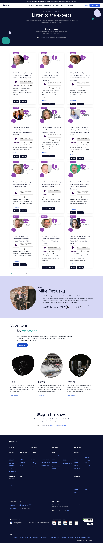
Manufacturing (45, 459)
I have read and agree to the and (66, 511)
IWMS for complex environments (12, 469)
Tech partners (67, 456)
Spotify (24, 101)
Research (87, 486)
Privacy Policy (24, 537)
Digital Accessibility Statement (83, 537)
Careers (76, 462)
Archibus (11, 482)
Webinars (87, 480)
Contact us (12, 505)
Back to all (22, 345)
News (75, 459)
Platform (11, 456)
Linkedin (71, 307)
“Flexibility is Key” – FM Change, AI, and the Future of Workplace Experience (51, 129)
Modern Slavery (45, 537)
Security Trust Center (67, 537)
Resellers (54, 459)
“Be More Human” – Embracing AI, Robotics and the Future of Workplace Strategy (51, 184)
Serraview (11, 485)
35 (26, 273)
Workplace (22, 462)
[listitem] (20, 505)
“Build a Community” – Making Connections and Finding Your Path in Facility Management (22, 75)
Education (33, 459)
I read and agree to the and (53, 37)
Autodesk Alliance (54, 463)
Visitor (21, 465)
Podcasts (58, 11)
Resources (70, 5)
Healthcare (44, 456)
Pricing (63, 5)
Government (34, 466)
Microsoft (56, 455)
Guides (76, 489)
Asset (21, 456)
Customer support (87, 461)
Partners (55, 5)
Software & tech (45, 462)
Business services (35, 456)
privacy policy (63, 37)
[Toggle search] (78, 5)
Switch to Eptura (24, 483)
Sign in (86, 5)
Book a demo (95, 5)
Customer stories (78, 483)
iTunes (16, 101)
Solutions (47, 5)
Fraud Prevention (34, 537)
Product (38, 5)
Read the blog (14, 395)
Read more (73, 1)
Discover (49, 11)
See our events (71, 395)
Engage (22, 459)
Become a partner (65, 459)
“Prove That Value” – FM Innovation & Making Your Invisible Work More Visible (21, 238)
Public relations (13, 508)
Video (86, 489)
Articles (76, 480)
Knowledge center (88, 456)
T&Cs (68, 511)
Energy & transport (33, 463)
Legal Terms (15, 537)
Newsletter (77, 468)
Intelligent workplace (11, 459)
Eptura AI (31, 5)
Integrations (23, 480)
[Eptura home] (7, 5)
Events (76, 486)
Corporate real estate (56, 467)
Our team (76, 456)
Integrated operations (11, 464)
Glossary (87, 465)
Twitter (84, 307)
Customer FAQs (55, 537)
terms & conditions (54, 37)
